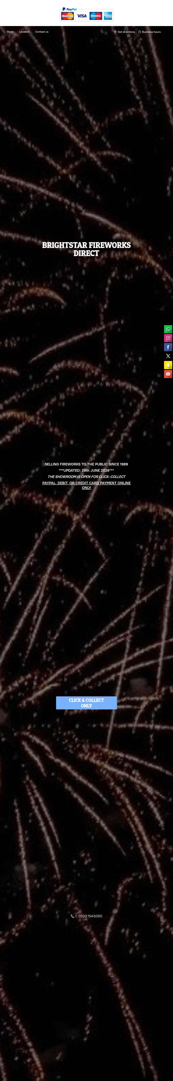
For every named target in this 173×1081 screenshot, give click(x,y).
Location (24, 31)
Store (10, 31)
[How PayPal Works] (87, 22)
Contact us (41, 31)
